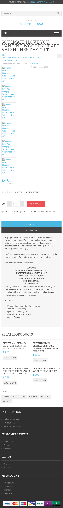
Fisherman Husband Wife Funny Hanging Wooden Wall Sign (15, 346)
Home (3, 55)
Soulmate (7, 401)
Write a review (32, 192)
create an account (46, 2)
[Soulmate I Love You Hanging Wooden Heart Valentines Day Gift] (8, 74)
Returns (7, 445)
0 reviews (19, 192)
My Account (8, 483)
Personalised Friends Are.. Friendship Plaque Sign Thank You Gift (16, 371)
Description (31, 224)
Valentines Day (9, 397)
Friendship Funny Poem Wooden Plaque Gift (46, 369)
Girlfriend (21, 397)
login (32, 2)
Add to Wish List (11, 211)
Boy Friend (33, 397)
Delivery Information (12, 419)
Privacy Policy (9, 423)
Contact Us (8, 441)
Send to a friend (48, 211)
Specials (7, 467)
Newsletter (8, 493)
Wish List (7, 490)
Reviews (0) (31, 230)
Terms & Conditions (12, 426)
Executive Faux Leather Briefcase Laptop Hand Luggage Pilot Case (45, 347)
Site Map (7, 448)
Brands (7, 464)
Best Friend (45, 397)
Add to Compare (29, 211)
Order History (10, 486)
